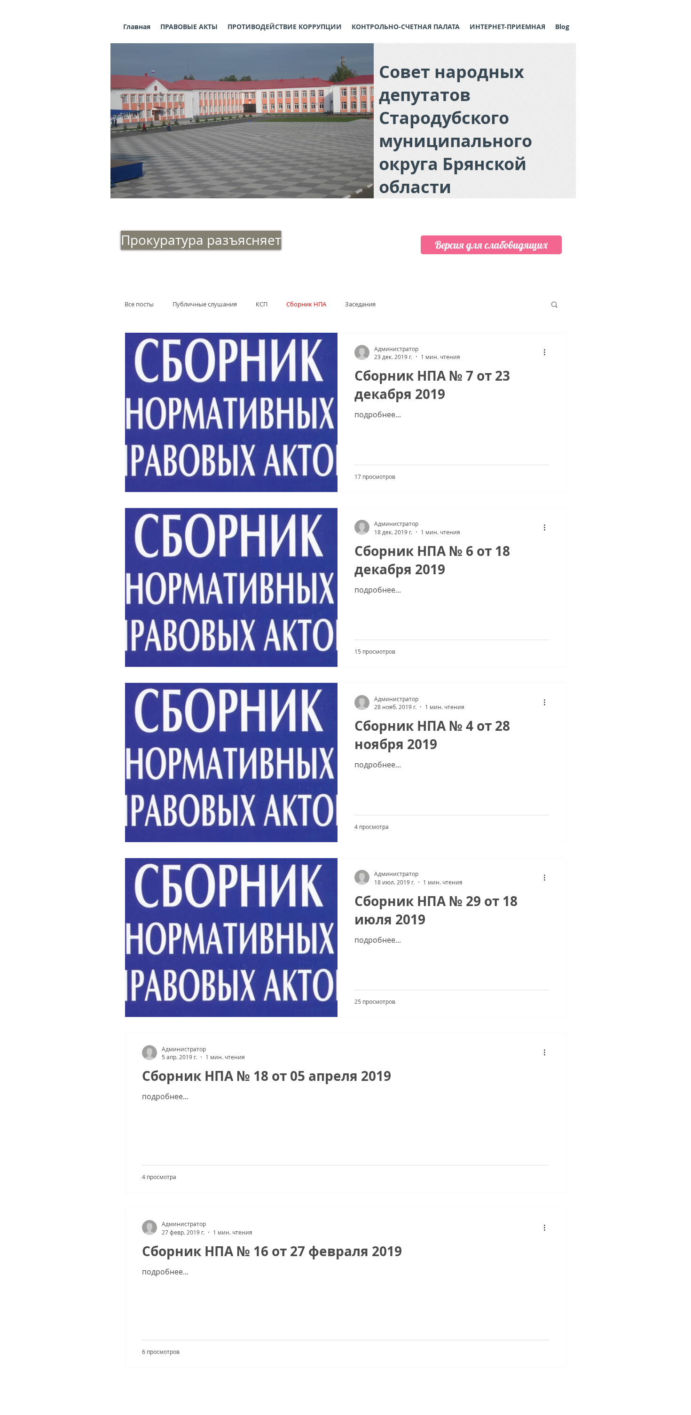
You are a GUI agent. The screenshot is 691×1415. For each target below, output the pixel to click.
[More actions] (547, 352)
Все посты (139, 304)
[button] (242, 120)
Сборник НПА (306, 304)
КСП (261, 304)
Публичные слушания (205, 304)
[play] (354, 190)
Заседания (360, 304)
